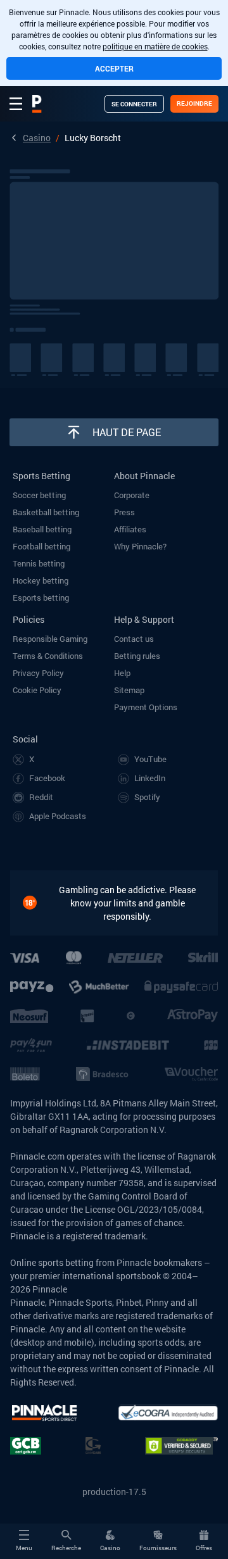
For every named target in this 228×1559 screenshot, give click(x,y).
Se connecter (134, 104)
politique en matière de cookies (155, 46)
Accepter (114, 68)
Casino (37, 138)
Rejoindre (194, 103)
